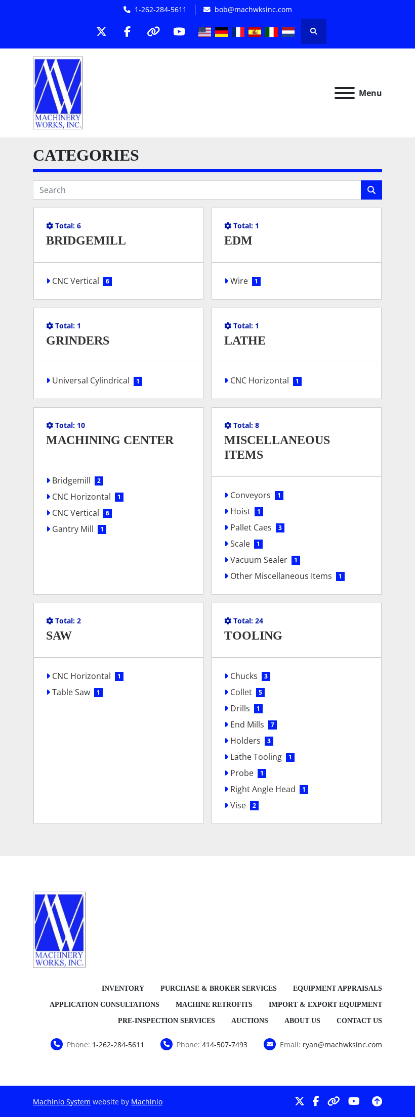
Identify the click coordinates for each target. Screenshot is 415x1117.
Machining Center (110, 440)
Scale (240, 543)
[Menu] (345, 93)
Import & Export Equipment (325, 1004)
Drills (240, 708)
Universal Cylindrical (91, 380)
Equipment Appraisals (337, 988)
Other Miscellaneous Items (281, 575)
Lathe (245, 340)
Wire (239, 280)
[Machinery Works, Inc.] (59, 928)
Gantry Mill (73, 529)
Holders (245, 740)
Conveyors (250, 495)
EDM (238, 240)
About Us (302, 1021)
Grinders (77, 340)
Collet (241, 692)
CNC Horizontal (259, 380)
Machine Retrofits (214, 1004)
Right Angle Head (263, 789)
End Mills (247, 724)
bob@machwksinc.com (253, 9)
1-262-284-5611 (161, 9)
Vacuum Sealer (258, 559)
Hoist (240, 511)
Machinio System (62, 1101)
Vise (238, 805)
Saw (59, 635)
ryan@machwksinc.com (342, 1044)
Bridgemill (86, 240)
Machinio (146, 1101)
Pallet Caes (251, 527)
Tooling (253, 635)
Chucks (244, 676)
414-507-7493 (224, 1044)
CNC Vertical (75, 280)
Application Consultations (104, 1004)
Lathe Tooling (256, 756)
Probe (242, 773)
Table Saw (71, 692)
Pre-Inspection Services (166, 1021)
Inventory (123, 988)
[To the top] (377, 1101)
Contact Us (359, 1021)
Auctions (249, 1021)
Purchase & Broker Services (218, 988)
